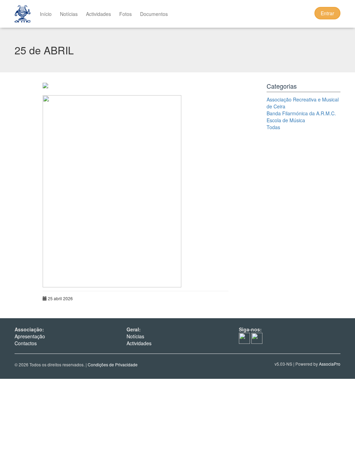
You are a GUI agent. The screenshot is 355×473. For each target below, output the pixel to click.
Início (46, 13)
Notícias (69, 13)
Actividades (98, 13)
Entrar (327, 13)
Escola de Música (286, 120)
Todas (273, 127)
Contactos (26, 343)
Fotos (125, 13)
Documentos (154, 13)
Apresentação (30, 336)
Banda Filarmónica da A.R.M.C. (301, 113)
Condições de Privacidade (113, 364)
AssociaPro (329, 364)
